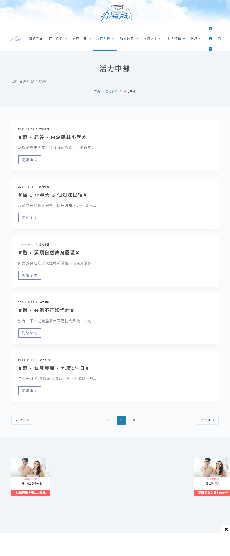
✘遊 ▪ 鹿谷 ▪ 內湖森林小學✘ (52, 137)
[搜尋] (219, 38)
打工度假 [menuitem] (56, 38)
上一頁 (24, 420)
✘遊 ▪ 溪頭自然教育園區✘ (49, 252)
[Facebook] (210, 28)
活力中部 (44, 129)
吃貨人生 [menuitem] (150, 38)
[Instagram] (210, 38)
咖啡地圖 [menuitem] (127, 38)
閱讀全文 (30, 161)
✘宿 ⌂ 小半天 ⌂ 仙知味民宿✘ (53, 195)
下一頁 (205, 420)
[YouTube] (210, 49)
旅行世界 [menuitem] (79, 38)
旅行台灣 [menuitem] (103, 38)
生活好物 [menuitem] (174, 38)
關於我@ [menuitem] (36, 38)
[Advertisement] (150, 501)
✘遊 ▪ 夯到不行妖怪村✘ (46, 310)
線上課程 (15, 459)
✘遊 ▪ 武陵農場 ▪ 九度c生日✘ (54, 368)
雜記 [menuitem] (194, 38)
